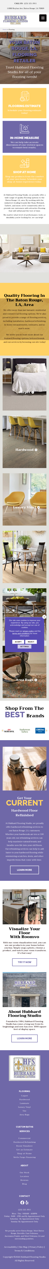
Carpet (24, 1095)
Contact (24, 1196)
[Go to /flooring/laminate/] (24, 557)
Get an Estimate (24, 1149)
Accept (18, 642)
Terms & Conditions (24, 1251)
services (24, 1131)
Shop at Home (24, 1153)
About (24, 1165)
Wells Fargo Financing (24, 1157)
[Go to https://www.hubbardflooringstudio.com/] (24, 1067)
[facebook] (22, 1203)
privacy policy (28, 631)
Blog (24, 1183)
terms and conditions (21, 633)
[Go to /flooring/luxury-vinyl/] (24, 499)
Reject (31, 642)
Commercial (24, 1138)
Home (5, 29)
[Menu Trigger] (43, 18)
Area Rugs (25, 1114)
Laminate (24, 1103)
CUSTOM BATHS (24, 1127)
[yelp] (27, 1203)
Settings (24, 646)
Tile (24, 1110)
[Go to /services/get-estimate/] (24, 103)
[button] (2, 730)
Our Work (24, 1172)
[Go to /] (24, 21)
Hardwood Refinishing (24, 1142)
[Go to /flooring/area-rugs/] (24, 672)
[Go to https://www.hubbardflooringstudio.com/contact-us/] (24, 137)
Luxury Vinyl (24, 1107)
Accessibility (10, 1247)
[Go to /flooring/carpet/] (24, 384)
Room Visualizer (24, 1145)
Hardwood (24, 1099)
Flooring (24, 1091)
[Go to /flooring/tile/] (24, 614)
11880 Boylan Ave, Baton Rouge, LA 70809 (25, 8)
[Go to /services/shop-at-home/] (24, 171)
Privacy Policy (36, 1247)
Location (24, 1176)
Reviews (24, 1180)
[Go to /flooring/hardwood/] (24, 442)
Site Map (23, 1247)
